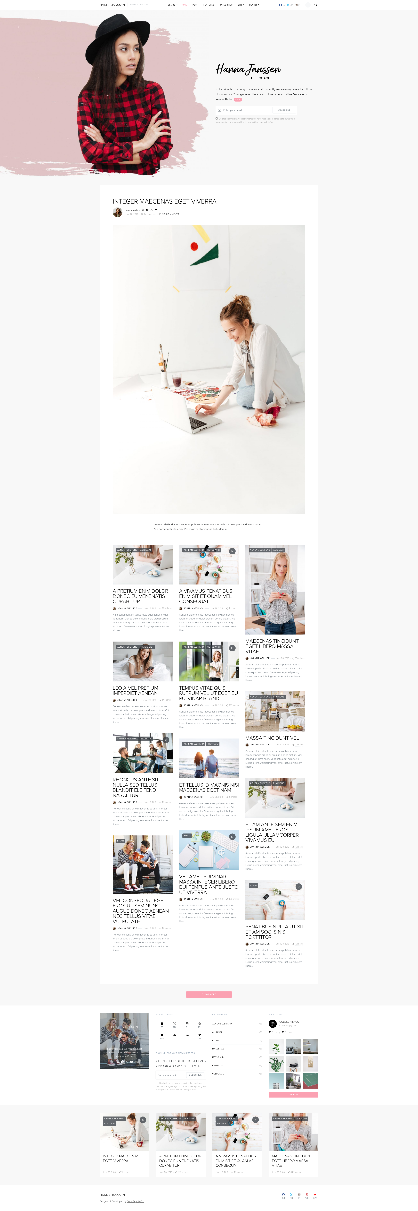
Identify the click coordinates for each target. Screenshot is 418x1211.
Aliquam (145, 550)
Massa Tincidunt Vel (272, 738)
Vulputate (218, 1074)
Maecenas (218, 1049)
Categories (226, 5)
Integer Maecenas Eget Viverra (165, 201)
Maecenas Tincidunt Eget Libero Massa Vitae (272, 646)
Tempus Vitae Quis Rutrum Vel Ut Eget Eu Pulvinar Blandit (208, 693)
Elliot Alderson (124, 1027)
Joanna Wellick (132, 210)
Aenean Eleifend (127, 550)
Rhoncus (146, 738)
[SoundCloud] (174, 1036)
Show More (209, 994)
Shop (241, 5)
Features (208, 5)
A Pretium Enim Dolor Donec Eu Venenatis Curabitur (140, 596)
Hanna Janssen (112, 5)
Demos (171, 5)
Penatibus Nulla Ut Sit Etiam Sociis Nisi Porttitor (274, 932)
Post (195, 5)
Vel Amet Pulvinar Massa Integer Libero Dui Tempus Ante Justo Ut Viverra (208, 884)
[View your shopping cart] (308, 5)
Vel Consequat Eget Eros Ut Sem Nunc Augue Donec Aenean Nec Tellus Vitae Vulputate (141, 911)
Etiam (120, 841)
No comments (170, 214)
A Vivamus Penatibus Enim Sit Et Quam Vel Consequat (205, 596)
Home (184, 5)
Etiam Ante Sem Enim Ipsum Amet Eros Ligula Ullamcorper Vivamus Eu (272, 832)
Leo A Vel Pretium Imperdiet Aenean (135, 690)
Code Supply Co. (287, 1025)
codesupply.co (289, 1021)
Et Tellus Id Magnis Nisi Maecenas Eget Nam (209, 787)
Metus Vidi (146, 647)
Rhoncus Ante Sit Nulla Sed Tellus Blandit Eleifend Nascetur (136, 788)
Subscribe (284, 110)
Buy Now (254, 5)
